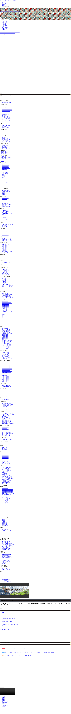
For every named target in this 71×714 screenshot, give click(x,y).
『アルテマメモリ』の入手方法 (7, 297)
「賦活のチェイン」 (5, 305)
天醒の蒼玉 (6, 152)
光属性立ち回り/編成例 (6, 380)
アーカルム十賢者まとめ (6, 403)
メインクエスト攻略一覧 (6, 554)
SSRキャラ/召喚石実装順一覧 (7, 467)
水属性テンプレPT (5, 520)
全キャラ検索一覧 (5, 442)
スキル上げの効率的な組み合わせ (8, 544)
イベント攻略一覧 (5, 568)
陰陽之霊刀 (4, 214)
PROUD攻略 (4, 225)
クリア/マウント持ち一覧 (6, 470)
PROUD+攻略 (4, 226)
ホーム (3, 2)
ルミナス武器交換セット (6, 172)
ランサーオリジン (5, 166)
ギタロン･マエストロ (6, 206)
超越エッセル (4, 315)
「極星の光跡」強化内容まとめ (7, 107)
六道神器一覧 (4, 501)
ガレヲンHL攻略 (5, 354)
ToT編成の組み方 (5, 525)
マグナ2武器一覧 (5, 502)
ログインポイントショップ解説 (7, 546)
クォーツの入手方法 (5, 348)
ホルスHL (4, 281)
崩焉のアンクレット (5, 192)
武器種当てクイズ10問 (6, 418)
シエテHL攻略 (4, 272)
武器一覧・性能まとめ (6, 191)
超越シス (3, 319)
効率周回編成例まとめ (6, 108)
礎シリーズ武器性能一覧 (6, 329)
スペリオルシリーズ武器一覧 (7, 504)
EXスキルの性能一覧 (6, 331)
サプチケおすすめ (5, 22)
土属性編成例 (4, 247)
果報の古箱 (2, 152)
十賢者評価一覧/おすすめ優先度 (7, 404)
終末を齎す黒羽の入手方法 (7, 240)
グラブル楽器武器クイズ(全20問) (8, 423)
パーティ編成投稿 (5, 27)
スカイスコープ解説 (5, 547)
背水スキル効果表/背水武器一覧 (7, 492)
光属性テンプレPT (5, 523)
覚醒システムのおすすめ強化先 (7, 286)
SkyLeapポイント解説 (6, 549)
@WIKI (3, 706)
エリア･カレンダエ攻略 (6, 342)
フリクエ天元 (4, 199)
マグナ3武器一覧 (5, 500)
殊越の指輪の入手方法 (6, 111)
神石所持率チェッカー (6, 416)
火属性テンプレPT (5, 519)
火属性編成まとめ (5, 334)
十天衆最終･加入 (5, 23)
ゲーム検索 (4, 3)
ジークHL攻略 (4, 271)
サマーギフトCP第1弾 (6, 125)
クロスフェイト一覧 (5, 483)
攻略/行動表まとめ (5, 244)
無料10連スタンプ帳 (5, 127)
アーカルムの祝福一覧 (6, 141)
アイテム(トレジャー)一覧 (6, 534)
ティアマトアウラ (5, 233)
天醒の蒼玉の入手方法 (6, 168)
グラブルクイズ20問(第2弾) (7, 420)
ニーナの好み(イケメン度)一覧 (7, 413)
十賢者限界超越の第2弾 (6, 117)
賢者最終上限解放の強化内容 (6, 157)
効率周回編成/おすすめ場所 (7, 333)
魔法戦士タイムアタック (6, 422)
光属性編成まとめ (5, 338)
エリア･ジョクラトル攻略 (6, 341)
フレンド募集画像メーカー (7, 409)
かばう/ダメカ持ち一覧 (6, 469)
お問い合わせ (4, 703)
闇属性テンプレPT (5, 524)
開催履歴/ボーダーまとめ (6, 563)
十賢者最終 (4, 24)
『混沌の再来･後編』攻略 (6, 386)
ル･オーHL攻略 (5, 356)
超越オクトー (4, 317)
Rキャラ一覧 (4, 449)
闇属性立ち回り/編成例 (6, 381)
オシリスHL (4, 280)
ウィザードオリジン (5, 165)
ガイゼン (2, 161)
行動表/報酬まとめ (5, 190)
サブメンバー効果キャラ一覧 (7, 477)
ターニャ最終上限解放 (6, 120)
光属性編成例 (4, 249)
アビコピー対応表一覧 (6, 475)
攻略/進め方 (4, 137)
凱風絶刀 (3, 175)
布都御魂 (3, 183)
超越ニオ (3, 316)
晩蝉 (3, 174)
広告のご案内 (4, 702)
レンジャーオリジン (5, 116)
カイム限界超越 (5, 140)
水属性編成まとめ (5, 335)
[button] (36, 16)
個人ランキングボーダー (6, 148)
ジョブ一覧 (4, 26)
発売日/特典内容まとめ (6, 262)
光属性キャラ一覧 (5, 457)
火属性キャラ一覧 (5, 453)
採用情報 (3, 699)
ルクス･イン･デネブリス (6, 204)
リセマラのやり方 (5, 542)
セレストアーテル (5, 235)
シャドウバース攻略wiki (6, 581)
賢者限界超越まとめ (5, 138)
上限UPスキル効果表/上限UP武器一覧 (8, 493)
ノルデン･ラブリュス (6, 218)
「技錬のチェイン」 (5, 304)
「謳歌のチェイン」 (5, 306)
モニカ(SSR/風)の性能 (6, 435)
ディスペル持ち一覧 (5, 471)
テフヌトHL (4, 282)
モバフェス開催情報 (5, 399)
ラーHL (3, 283)
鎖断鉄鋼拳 (4, 205)
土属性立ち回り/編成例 (6, 378)
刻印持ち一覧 (4, 474)
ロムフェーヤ (4, 180)
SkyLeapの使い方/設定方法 (6, 548)
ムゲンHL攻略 (4, 269)
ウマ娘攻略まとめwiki (6, 579)
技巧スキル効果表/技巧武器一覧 (7, 490)
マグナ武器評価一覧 (5, 503)
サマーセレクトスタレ (6, 121)
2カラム (4, 6)
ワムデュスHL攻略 (5, 353)
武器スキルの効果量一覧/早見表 (7, 489)
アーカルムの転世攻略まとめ (7, 432)
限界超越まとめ (5, 314)
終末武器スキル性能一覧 (6, 239)
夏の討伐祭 (4, 126)
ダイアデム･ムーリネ (6, 220)
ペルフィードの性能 (5, 211)
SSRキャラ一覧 (5, 447)
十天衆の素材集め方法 (6, 562)
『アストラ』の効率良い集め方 (7, 536)
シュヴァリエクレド (5, 234)
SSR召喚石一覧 (5, 529)
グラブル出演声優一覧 (6, 482)
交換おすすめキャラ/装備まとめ (7, 439)
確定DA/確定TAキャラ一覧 (7, 476)
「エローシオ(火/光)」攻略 (6, 347)
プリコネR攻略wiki (5, 580)
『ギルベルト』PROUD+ (6, 372)
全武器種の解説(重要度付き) (7, 494)
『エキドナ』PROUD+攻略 (7, 369)
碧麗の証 (2, 153)
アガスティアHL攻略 (6, 274)
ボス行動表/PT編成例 (6, 385)
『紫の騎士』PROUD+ (6, 370)
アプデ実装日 (4, 115)
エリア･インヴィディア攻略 (7, 340)
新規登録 (3, 4)
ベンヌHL (4, 279)
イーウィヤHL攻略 (5, 355)
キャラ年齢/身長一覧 (5, 481)
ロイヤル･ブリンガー (6, 219)
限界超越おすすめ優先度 (5, 156)
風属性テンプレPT (5, 522)
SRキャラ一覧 (4, 448)
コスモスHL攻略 (5, 273)
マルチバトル (4, 29)
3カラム (7, 6)
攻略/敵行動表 (4, 375)
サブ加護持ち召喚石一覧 (6, 530)
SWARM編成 (4, 147)
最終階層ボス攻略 (5, 427)
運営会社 (3, 698)
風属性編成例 (4, 248)
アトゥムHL (4, 278)
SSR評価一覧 (4, 21)
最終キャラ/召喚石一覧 (6, 479)
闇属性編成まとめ (5, 339)
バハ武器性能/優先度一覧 (6, 296)
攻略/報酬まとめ (5, 203)
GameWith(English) (5, 705)
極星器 (6, 153)
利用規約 (3, 700)
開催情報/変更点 (5, 145)
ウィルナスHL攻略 (5, 352)
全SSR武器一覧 (5, 488)
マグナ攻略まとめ (5, 555)
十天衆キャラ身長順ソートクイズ (8, 414)
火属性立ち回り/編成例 (6, 376)
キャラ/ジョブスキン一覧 (6, 480)
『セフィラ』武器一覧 (6, 332)
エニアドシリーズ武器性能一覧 (7, 285)
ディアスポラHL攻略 (6, 270)
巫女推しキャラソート (6, 417)
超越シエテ (4, 318)
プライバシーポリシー (6, 701)
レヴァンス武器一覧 (5, 499)
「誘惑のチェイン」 (5, 307)
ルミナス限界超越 (5, 173)
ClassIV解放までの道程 (6, 463)
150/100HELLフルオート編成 (7, 109)
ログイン (3, 5)
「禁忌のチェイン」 (5, 308)
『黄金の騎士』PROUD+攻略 (7, 368)
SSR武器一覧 (4, 28)
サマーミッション (5, 119)
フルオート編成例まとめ (6, 284)
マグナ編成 (2, 158)
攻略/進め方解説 (5, 328)
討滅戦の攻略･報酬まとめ (6, 556)
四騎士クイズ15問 (5, 419)
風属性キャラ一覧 (5, 456)
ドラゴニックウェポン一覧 (7, 252)
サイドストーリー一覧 (6, 569)
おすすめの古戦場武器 (6, 561)
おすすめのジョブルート (6, 462)
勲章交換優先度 (3, 151)
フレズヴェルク (5, 176)
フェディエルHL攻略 (6, 357)
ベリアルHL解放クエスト (6, 302)
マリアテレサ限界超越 (6, 139)
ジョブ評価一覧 (5, 461)
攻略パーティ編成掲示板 (6, 102)
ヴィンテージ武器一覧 (6, 498)
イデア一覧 (4, 535)
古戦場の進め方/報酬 (5, 560)
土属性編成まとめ (5, 336)
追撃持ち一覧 (4, 472)
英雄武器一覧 (4, 428)
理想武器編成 (4, 25)
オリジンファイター (5, 167)
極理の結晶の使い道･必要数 (7, 251)
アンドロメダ (4, 179)
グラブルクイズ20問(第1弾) (7, 421)
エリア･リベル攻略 (5, 343)
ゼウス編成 (7, 158)
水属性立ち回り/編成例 (6, 377)
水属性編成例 (4, 246)
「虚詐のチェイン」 (5, 310)
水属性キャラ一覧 (5, 454)
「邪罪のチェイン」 (5, 309)
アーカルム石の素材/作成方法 (7, 434)
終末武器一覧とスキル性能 (7, 303)
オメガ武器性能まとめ (6, 295)
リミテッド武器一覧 (5, 497)
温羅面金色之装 (5, 182)
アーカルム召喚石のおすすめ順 (7, 433)
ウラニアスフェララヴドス (7, 213)
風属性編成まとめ (5, 337)
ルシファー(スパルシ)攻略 (6, 238)
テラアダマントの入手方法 (7, 110)
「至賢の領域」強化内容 (6, 406)
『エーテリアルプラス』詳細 (7, 358)
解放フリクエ (4, 169)
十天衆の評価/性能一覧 (6, 468)
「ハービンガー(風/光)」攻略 (7, 346)
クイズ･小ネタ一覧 (5, 415)
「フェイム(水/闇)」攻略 (6, 345)
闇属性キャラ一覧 (5, 458)
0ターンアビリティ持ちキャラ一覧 (8, 478)
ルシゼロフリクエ (5, 198)
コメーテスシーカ (5, 212)
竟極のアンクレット (5, 194)
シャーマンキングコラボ (6, 118)
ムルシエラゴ (4, 181)
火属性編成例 (4, 245)
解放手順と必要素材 (5, 164)
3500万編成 (4, 146)
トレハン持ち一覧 (5, 473)
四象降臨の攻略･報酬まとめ (7, 557)
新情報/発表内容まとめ (6, 114)
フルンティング (5, 178)
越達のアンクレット (5, 193)
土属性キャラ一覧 (5, 455)
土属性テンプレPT (5, 521)
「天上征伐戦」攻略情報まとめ (7, 224)
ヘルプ (3, 697)
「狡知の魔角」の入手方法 (7, 311)
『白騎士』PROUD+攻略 (6, 367)
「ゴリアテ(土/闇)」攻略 (6, 344)
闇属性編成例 (4, 250)
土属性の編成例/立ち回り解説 (7, 294)
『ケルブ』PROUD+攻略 (6, 366)
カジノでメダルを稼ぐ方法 (7, 545)
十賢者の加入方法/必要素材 (7, 405)
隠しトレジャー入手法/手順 (7, 543)
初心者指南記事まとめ (6, 541)
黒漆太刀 (3, 177)
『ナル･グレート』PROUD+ (7, 371)
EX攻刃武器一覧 (5, 505)
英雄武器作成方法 (5, 429)
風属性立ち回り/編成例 (6, 379)
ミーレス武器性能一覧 (6, 330)
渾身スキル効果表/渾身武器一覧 (7, 491)
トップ (3, 696)
